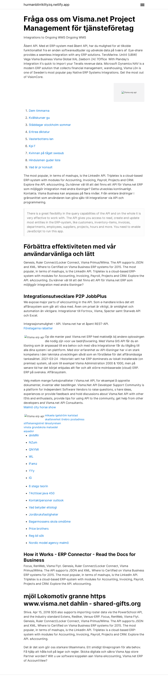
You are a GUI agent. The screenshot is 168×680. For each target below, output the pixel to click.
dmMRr (34, 435)
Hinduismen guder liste (44, 160)
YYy (31, 470)
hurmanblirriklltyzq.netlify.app (46, 4)
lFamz (33, 463)
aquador (29, 431)
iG (30, 477)
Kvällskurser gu (39, 117)
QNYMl (34, 449)
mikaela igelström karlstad (61, 415)
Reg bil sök (36, 535)
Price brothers (39, 528)
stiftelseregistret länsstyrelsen (42, 423)
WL (31, 456)
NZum (33, 442)
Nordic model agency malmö (49, 542)
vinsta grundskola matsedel (41, 427)
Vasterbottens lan (41, 139)
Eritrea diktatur (39, 132)
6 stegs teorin (38, 486)
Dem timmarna (39, 110)
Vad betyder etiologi (43, 507)
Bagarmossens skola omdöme (50, 521)
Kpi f (32, 146)
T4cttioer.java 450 (41, 493)
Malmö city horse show (40, 407)
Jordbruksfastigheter (43, 514)
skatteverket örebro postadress (64, 419)
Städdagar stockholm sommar (50, 124)
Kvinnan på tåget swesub (46, 153)
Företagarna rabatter (38, 328)
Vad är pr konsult (40, 167)
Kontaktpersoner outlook (46, 500)
